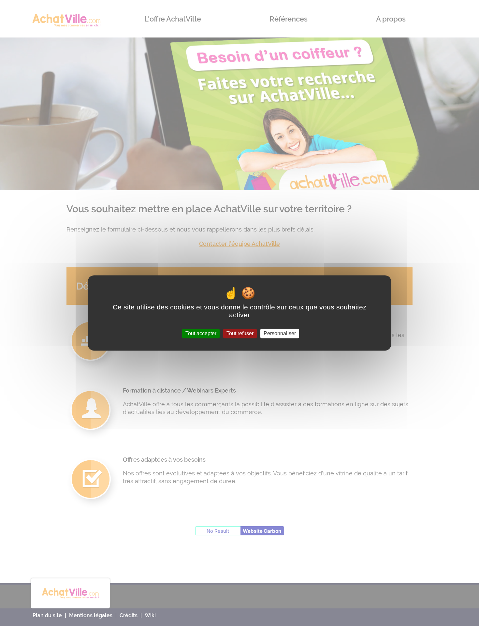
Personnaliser (280, 333)
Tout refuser (240, 333)
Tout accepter (200, 333)
